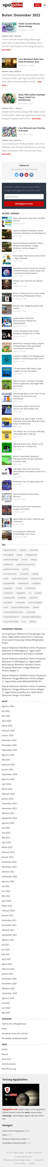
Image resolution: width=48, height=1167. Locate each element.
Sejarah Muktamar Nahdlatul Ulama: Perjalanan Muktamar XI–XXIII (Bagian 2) (29, 231)
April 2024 (6, 784)
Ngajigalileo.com (10, 1109)
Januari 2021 (7, 973)
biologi (19, 555)
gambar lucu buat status (26, 564)
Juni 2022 (6, 891)
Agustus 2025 (8, 755)
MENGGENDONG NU (32, 681)
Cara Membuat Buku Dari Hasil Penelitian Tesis (31, 60)
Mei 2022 (6, 896)
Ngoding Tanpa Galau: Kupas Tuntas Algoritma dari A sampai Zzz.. (28, 445)
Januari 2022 (7, 915)
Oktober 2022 (8, 871)
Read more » (7, 50)
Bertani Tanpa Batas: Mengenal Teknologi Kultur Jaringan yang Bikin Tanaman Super (28, 459)
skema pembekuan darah (13, 612)
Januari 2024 (7, 798)
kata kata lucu (24, 583)
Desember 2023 (9, 803)
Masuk (5, 1054)
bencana (23, 550)
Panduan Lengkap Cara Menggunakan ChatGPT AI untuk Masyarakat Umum (29, 357)
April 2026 (6, 720)
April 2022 (6, 900)
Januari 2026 (7, 735)
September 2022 (9, 876)
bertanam (34, 550)
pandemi (38, 593)
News (4, 1028)
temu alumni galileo (11, 621)
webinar (33, 621)
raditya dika (20, 602)
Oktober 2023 (8, 813)
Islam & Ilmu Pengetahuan (14, 1023)
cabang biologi (31, 555)
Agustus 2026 (8, 706)
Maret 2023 (7, 847)
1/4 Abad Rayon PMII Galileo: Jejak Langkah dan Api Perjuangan (27, 369)
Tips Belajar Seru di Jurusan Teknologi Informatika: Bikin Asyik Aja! (29, 432)
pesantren (33, 598)
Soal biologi (31, 612)
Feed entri (6, 1059)
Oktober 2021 (8, 930)
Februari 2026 (8, 730)
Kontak (31, 1163)
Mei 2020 (6, 1012)
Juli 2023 (5, 827)
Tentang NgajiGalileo (23, 1156)
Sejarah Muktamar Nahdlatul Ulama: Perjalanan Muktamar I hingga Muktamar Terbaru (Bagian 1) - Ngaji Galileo (24, 678)
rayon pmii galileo (35, 602)
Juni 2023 (6, 832)
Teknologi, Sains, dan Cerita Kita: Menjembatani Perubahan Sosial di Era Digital (29, 471)
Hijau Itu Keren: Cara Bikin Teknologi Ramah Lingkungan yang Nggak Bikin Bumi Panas (28, 383)
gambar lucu (8, 564)
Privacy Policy (19, 1163)
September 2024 (9, 774)
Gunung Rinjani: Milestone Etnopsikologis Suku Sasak (24, 532)
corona (24, 559)
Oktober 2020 (8, 988)
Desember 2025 (9, 740)
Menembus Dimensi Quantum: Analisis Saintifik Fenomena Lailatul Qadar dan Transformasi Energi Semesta (29, 270)
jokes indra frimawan (20, 578)
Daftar (5, 1049)
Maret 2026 (7, 725)
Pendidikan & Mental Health (15, 1038)
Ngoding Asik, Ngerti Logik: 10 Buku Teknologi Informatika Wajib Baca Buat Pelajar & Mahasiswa (29, 421)
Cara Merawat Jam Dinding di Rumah (31, 129)
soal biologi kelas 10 (11, 617)
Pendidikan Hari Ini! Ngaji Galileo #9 (28, 481)
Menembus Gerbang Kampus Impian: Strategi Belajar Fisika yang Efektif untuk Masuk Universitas (28, 346)
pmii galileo (8, 602)
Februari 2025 (8, 764)
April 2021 (6, 959)
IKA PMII (35, 574)
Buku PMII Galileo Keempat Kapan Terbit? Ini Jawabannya (31, 97)
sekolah (36, 607)
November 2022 (9, 866)
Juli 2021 (5, 944)
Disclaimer (38, 1160)
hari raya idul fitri (10, 574)
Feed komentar (9, 1064)
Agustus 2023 (8, 823)
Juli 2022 (5, 886)
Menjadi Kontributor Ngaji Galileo (17, 1160)
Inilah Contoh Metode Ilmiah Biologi (29, 25)
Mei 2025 (6, 759)
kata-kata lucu (37, 578)
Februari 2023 (8, 852)
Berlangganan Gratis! (24, 204)
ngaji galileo (21, 593)
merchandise (30, 588)
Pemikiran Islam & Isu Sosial (15, 1033)
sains (6, 607)
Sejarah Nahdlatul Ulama (20, 607)
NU (30, 593)
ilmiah (6, 578)
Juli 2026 (5, 711)
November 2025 (9, 745)
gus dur (26, 569)
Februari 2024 (8, 793)
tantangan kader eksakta (31, 617)
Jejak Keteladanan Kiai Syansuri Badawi (25, 653)
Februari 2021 (8, 969)
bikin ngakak (8, 555)
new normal (8, 593)
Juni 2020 (6, 1008)
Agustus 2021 (8, 939)
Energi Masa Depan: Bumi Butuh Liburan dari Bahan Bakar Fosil (26, 407)
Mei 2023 (6, 837)
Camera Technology (11, 559)
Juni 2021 (6, 949)
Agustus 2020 (8, 998)
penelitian (22, 598)
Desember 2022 (9, 862)
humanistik (24, 574)
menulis (19, 588)
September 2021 (9, 935)
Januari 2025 (7, 769)
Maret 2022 (7, 905)
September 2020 (9, 993)
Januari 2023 (7, 857)
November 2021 (9, 925)
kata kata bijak (9, 583)
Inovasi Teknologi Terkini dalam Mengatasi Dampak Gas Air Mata (26, 332)
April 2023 (6, 842)
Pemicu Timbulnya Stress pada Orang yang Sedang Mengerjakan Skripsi (28, 294)
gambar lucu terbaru (11, 569)
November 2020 (9, 983)
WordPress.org (9, 1068)
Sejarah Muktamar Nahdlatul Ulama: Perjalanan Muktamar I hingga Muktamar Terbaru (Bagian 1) (28, 245)
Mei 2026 (6, 716)
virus (24, 621)
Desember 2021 (9, 920)
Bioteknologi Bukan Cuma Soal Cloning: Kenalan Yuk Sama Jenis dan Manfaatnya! (29, 396)
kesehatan (36, 583)
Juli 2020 (5, 1003)
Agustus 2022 (8, 881)
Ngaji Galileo (18, 1152)
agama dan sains (10, 550)
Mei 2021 (6, 954)
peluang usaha (9, 598)
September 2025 (9, 750)
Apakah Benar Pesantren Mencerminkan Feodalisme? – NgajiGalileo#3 (25, 320)
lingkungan (8, 588)
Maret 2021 (7, 964)
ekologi (33, 559)
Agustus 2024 (8, 779)
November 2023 (9, 808)
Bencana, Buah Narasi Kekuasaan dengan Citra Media (27, 507)
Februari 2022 (8, 910)
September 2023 (9, 818)
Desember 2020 (9, 978)
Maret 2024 (7, 789)
